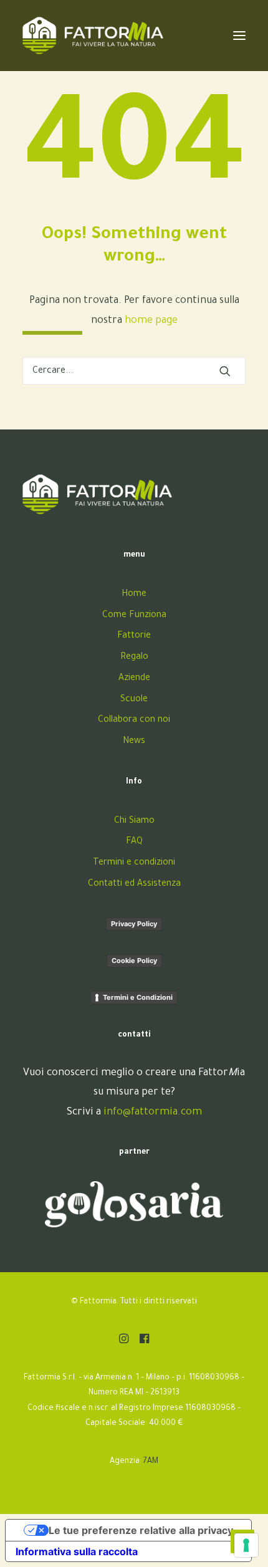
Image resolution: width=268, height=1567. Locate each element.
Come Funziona (134, 616)
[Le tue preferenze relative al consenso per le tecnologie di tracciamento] (246, 1545)
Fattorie (134, 636)
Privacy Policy (134, 923)
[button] (225, 371)
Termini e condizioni (134, 863)
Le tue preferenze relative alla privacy (141, 1530)
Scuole (134, 700)
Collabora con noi (134, 721)
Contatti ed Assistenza (134, 884)
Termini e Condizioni (138, 997)
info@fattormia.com (152, 1112)
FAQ (134, 842)
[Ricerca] (134, 371)
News (134, 742)
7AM (150, 1461)
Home (134, 595)
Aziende (134, 679)
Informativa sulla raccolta (77, 1551)
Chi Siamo (134, 822)
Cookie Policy (134, 960)
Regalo (134, 658)
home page (151, 321)
